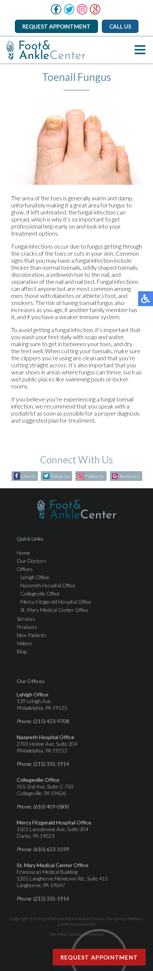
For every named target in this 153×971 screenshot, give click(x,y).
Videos (24, 643)
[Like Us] (56, 12)
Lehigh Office (34, 577)
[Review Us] (95, 12)
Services (26, 619)
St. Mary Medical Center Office (54, 610)
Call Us (120, 26)
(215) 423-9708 (51, 721)
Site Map (57, 934)
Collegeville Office (40, 593)
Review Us (130, 476)
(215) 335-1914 (51, 764)
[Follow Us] (69, 12)
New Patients (31, 635)
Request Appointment (56, 26)
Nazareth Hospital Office (47, 585)
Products (27, 627)
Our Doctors (31, 561)
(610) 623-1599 (51, 849)
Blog (21, 651)
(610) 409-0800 (51, 806)
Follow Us (60, 476)
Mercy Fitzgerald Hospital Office (55, 601)
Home (23, 553)
